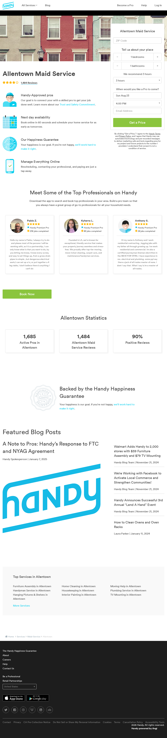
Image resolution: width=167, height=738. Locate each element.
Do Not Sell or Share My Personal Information (76, 722)
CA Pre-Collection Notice (36, 722)
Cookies (107, 722)
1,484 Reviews (29, 82)
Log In (158, 5)
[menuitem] (29, 5)
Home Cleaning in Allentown (79, 586)
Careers (7, 659)
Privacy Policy (125, 136)
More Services (21, 605)
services (21, 636)
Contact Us (8, 668)
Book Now (27, 294)
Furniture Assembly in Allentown (32, 586)
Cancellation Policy (133, 722)
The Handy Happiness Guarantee (20, 650)
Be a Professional (11, 676)
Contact (7, 722)
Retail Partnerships (12, 680)
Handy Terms (154, 133)
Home (11, 636)
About (6, 655)
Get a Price (137, 122)
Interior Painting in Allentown (79, 594)
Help (144, 5)
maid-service (33, 636)
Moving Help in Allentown (125, 586)
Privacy (17, 722)
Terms (117, 722)
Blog (47, 5)
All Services (29, 5)
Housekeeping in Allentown (78, 590)
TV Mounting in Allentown (125, 594)
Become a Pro (125, 5)
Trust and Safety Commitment (77, 104)
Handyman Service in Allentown (31, 590)
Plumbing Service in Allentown (128, 590)
